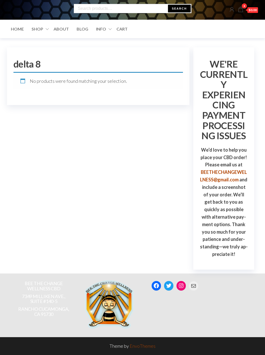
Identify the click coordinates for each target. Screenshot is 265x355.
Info (101, 28)
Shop (37, 28)
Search (179, 8)
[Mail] (193, 286)
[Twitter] (168, 285)
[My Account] (232, 9)
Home (17, 28)
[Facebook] (156, 285)
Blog (82, 28)
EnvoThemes (143, 346)
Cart (122, 28)
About (61, 28)
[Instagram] (181, 285)
